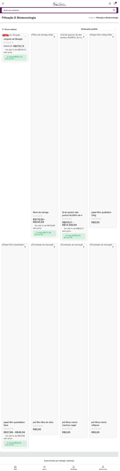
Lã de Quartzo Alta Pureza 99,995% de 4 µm (72, 215)
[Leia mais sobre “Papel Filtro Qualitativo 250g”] (113, 37)
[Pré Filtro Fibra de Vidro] (44, 331)
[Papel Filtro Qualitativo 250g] (103, 121)
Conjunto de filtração (13, 39)
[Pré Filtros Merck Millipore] (103, 331)
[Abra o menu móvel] (3, 3)
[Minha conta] (110, 3)
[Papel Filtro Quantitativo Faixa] (15, 331)
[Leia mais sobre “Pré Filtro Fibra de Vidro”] (55, 247)
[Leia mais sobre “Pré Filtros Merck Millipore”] (113, 247)
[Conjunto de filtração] (15, 34)
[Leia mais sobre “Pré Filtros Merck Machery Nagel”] (84, 247)
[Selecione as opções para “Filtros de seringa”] (55, 37)
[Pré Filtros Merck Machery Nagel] (73, 331)
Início (91, 17)
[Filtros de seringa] (44, 121)
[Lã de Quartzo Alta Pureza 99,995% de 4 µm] (73, 121)
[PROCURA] (114, 10)
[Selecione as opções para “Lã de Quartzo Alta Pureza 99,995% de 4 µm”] (84, 37)
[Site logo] (59, 3)
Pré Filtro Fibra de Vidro (43, 422)
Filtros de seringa (40, 212)
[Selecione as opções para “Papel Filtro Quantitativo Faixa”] (25, 247)
